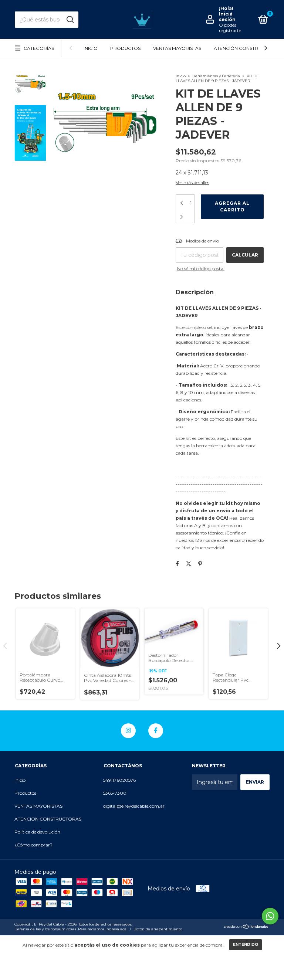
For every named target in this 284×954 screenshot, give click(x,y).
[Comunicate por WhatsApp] (270, 916)
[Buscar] (70, 19)
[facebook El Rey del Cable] (155, 730)
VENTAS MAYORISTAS (177, 48)
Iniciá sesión (227, 16)
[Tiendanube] (246, 927)
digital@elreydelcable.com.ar (134, 806)
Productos (125, 48)
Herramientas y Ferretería (216, 76)
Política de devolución (37, 832)
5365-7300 (114, 793)
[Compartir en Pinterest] (200, 563)
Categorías (39, 48)
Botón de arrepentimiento (157, 929)
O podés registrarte (230, 27)
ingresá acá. (116, 929)
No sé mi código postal (200, 268)
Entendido (245, 944)
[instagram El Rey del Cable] (128, 730)
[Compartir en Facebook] (177, 563)
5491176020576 (119, 780)
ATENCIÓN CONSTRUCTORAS (247, 48)
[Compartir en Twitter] (188, 563)
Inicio (91, 48)
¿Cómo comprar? (33, 845)
